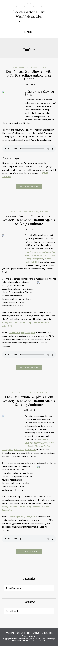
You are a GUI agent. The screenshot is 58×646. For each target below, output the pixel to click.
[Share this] (25, 198)
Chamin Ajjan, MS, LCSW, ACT (22, 332)
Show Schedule (23, 632)
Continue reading (29, 186)
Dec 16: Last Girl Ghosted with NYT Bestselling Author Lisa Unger (29, 75)
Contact (32, 636)
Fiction (15, 67)
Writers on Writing (37, 67)
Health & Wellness (18, 212)
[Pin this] (33, 198)
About (36, 632)
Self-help (43, 212)
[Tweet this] (29, 198)
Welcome (10, 632)
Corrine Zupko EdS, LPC (25, 449)
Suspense (23, 67)
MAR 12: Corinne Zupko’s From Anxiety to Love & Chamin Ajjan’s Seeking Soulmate (29, 401)
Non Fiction (33, 212)
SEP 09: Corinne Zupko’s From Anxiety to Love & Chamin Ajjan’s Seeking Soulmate (29, 220)
